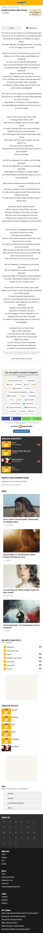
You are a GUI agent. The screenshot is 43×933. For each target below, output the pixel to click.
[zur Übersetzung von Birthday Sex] (40, 647)
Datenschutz (5, 880)
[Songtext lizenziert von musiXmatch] (21, 426)
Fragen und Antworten (8, 877)
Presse (4, 854)
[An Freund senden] (32, 418)
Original (11, 28)
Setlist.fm (4, 903)
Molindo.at (5, 900)
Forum (3, 874)
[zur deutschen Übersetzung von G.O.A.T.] (38, 444)
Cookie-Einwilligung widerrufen (11, 886)
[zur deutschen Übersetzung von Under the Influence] (38, 461)
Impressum (5, 883)
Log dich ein (5, 481)
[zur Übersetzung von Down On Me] (40, 665)
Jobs (3, 860)
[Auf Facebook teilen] (11, 418)
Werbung (4, 857)
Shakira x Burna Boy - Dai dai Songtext (13, 926)
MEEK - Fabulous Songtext (9, 922)
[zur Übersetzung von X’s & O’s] (40, 668)
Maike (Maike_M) (20, 422)
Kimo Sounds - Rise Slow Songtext (12, 919)
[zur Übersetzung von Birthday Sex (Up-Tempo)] (40, 658)
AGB (11, 880)
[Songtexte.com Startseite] (21, 2)
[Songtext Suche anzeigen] (40, 2)
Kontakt (4, 864)
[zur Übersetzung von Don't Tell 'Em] (40, 661)
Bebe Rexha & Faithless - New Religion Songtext (16, 929)
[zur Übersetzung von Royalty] (40, 654)
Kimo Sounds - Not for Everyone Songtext (14, 916)
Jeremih (6, 12)
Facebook (4, 896)
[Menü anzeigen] (3, 2)
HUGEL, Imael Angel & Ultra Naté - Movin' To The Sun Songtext (20, 913)
